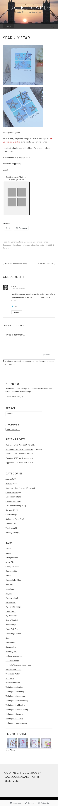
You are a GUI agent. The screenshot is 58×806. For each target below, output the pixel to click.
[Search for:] (52, 26)
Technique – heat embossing (17, 701)
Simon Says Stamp (13, 634)
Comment (46, 354)
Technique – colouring (14, 687)
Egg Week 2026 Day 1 (14, 463)
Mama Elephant (12, 598)
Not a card (10, 510)
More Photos (11, 750)
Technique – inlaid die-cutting (17, 710)
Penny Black (11, 611)
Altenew (9, 549)
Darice (8, 576)
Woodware (10, 678)
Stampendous (11, 647)
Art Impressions (12, 558)
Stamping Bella (11, 652)
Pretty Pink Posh (12, 629)
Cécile (13, 287)
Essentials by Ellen (13, 580)
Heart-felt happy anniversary (15, 264)
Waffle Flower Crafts (13, 669)
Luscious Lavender (46, 264)
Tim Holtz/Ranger (12, 660)
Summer (9, 524)
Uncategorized (11, 533)
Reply (16, 312)
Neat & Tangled (12, 620)
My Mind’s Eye (11, 616)
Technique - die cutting (12, 245)
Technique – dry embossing (16, 696)
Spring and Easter (13, 519)
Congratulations (17, 242)
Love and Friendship (13, 506)
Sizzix (8, 638)
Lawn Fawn (10, 589)
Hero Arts (9, 585)
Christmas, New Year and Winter (18, 488)
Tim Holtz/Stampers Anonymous (18, 665)
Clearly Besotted (12, 567)
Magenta (9, 593)
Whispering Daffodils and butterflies (19, 449)
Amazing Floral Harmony (15, 454)
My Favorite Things (40, 242)
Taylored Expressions (14, 656)
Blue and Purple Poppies (15, 445)
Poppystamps (11, 625)
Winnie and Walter (13, 674)
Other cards (10, 515)
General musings (12, 501)
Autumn (9, 479)
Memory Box (11, 602)
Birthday (9, 483)
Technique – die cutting (15, 692)
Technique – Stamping (14, 714)
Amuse (8, 553)
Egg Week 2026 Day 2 (14, 458)
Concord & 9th (11, 571)
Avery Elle (10, 562)
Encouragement (12, 497)
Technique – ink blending (15, 705)
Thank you (10, 528)
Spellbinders (10, 643)
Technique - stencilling (30, 245)
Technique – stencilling (14, 718)
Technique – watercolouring (16, 723)
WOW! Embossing (13, 683)
